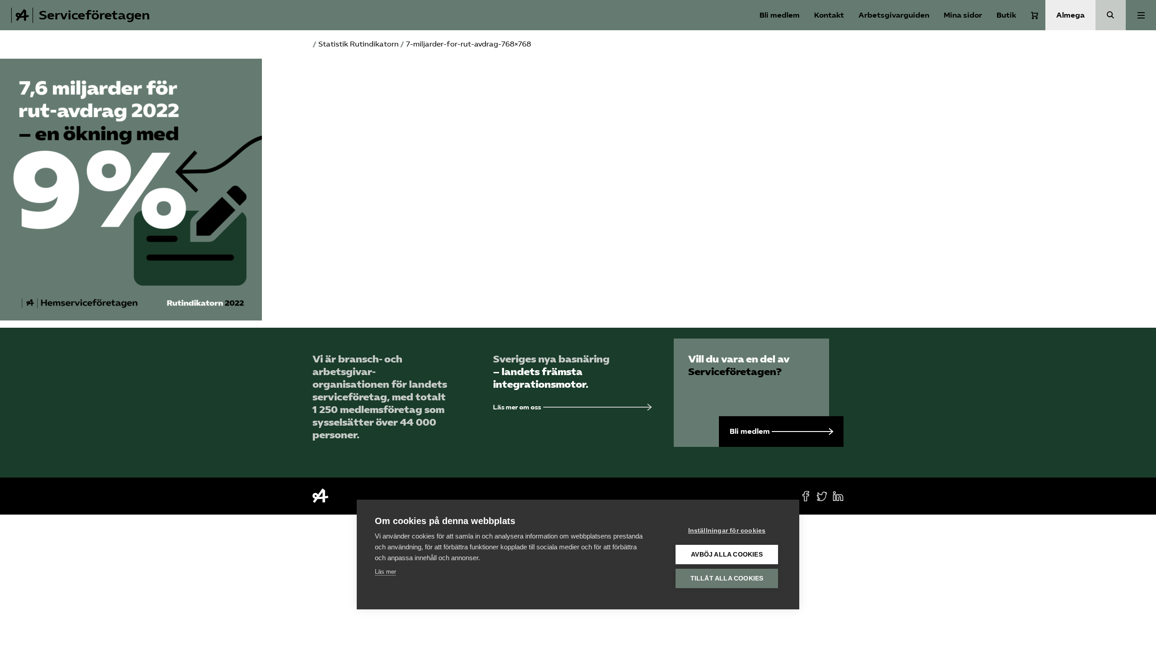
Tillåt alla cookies (727, 578)
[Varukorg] (1034, 15)
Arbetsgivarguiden (893, 15)
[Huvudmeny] (1141, 15)
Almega (1070, 15)
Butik (1006, 15)
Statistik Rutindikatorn (358, 44)
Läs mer (385, 571)
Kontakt (829, 15)
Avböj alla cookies (727, 554)
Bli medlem (780, 15)
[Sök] (1110, 15)
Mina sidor (963, 15)
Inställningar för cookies (727, 530)
